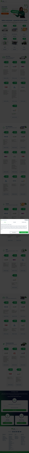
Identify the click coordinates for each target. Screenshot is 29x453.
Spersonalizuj (14, 232)
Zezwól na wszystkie (23, 232)
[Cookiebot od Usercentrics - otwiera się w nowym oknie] (25, 220)
